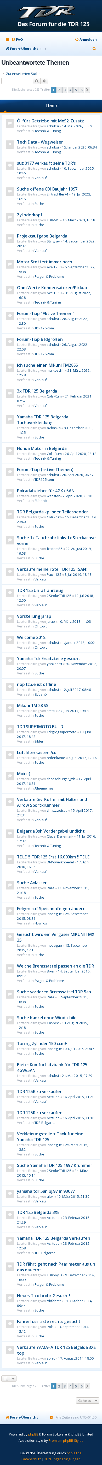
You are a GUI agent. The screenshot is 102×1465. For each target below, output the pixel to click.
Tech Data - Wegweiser (40, 142)
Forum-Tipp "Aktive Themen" (45, 313)
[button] (87, 90)
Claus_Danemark (60, 836)
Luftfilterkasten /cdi (37, 752)
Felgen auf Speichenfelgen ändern (51, 908)
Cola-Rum (54, 396)
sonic (51, 1358)
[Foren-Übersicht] (51, 16)
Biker (51, 971)
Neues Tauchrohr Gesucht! (43, 1295)
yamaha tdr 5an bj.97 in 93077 (46, 1191)
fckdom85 (54, 548)
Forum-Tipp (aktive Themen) (45, 469)
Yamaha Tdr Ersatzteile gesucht (48, 658)
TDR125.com (44, 328)
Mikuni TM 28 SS (32, 705)
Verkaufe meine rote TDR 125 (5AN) (52, 569)
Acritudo (53, 1096)
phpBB (33, 1434)
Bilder (39, 741)
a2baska (54, 427)
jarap (51, 621)
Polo (50, 1326)
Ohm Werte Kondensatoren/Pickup (52, 287)
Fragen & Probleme (49, 276)
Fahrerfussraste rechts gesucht (49, 1321)
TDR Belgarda (45, 1122)
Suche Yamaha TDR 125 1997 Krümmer (54, 1165)
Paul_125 (54, 574)
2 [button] (59, 89)
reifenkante (56, 757)
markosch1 (55, 370)
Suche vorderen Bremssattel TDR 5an (54, 992)
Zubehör (41, 500)
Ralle (50, 888)
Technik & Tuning (48, 130)
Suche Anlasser (32, 883)
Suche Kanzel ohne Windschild (46, 1018)
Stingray (53, 241)
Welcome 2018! (31, 637)
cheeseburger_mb (61, 778)
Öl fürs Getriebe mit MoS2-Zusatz (50, 121)
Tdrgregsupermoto (61, 731)
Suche (39, 203)
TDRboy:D (54, 1275)
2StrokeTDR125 (59, 595)
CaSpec (53, 1023)
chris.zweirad (57, 810)
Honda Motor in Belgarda (41, 448)
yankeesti (54, 663)
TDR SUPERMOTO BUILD (40, 726)
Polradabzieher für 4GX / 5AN (45, 491)
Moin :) (23, 773)
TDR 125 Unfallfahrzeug (40, 590)
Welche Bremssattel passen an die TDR (55, 966)
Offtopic (41, 626)
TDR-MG (53, 220)
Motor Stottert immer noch (44, 262)
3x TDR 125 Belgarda (37, 391)
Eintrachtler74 (57, 194)
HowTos (41, 923)
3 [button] (65, 89)
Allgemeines (44, 788)
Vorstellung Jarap (34, 616)
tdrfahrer (54, 1300)
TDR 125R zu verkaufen (40, 1091)
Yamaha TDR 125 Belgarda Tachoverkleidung (42, 419)
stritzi (51, 710)
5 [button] (76, 89)
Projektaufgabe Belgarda (42, 236)
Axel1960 (54, 267)
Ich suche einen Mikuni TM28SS (47, 365)
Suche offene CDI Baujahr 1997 (47, 189)
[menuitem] (17, 39)
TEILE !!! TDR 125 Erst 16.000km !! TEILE (53, 857)
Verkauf (41, 177)
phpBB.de (74, 1453)
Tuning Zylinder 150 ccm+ (42, 1043)
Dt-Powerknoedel (60, 862)
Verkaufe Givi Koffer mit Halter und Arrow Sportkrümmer (52, 802)
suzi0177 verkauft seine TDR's (46, 163)
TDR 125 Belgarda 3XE (38, 1212)
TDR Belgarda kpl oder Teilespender (52, 512)
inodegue (54, 913)
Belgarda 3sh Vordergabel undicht (51, 831)
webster (53, 496)
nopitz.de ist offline (36, 684)
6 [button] (81, 89)
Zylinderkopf (29, 215)
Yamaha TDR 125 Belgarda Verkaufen (53, 1238)
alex (50, 1196)
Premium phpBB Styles (66, 1440)
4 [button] (70, 89)
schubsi (53, 126)
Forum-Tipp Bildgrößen (40, 339)
